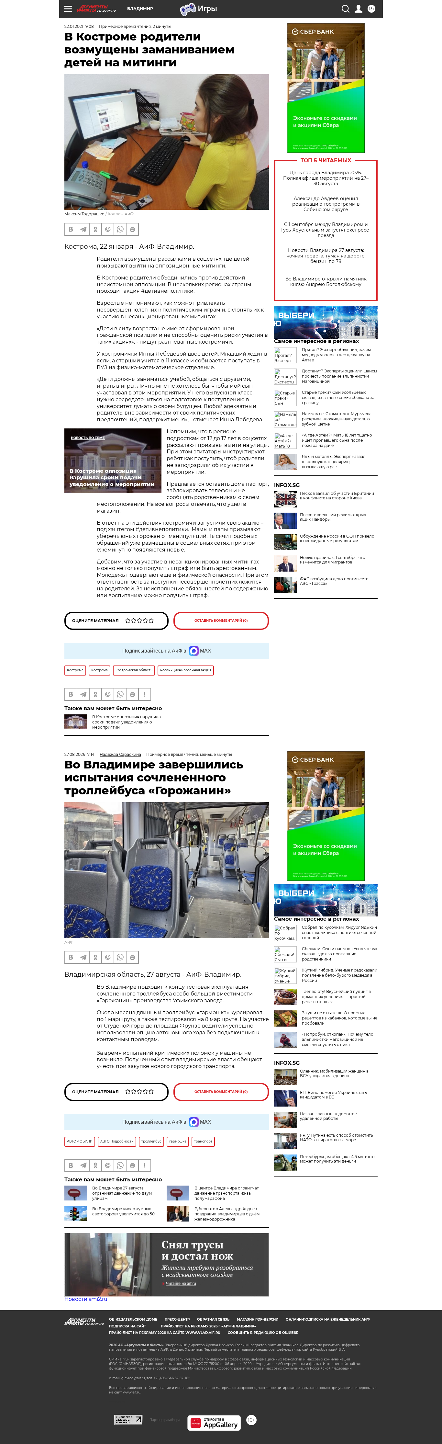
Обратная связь (213, 1319)
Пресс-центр (177, 1319)
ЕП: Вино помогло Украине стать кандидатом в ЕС (333, 1094)
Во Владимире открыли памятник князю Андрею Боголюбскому (326, 281)
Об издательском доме (133, 1319)
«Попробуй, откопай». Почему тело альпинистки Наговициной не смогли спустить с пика (337, 1039)
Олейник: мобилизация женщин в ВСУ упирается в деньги (334, 1073)
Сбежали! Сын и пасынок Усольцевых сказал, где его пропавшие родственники (340, 953)
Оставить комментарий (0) (221, 621)
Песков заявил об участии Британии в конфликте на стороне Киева (337, 495)
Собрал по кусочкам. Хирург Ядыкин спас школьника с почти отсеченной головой (339, 932)
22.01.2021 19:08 (79, 26)
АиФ (68, 942)
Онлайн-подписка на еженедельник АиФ (328, 1319)
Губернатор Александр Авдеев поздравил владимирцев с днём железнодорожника (227, 1214)
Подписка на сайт (127, 1326)
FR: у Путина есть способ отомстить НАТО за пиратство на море (336, 1137)
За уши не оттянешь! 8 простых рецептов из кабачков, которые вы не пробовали (339, 1018)
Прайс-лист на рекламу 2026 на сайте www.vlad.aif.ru (164, 1333)
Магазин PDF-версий (257, 1319)
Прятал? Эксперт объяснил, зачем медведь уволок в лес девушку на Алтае (336, 354)
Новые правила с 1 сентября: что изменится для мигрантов (332, 559)
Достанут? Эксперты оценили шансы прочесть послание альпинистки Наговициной (339, 376)
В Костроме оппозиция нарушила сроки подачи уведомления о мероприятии (126, 722)
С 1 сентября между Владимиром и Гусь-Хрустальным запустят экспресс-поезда (325, 230)
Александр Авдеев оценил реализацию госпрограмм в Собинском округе (326, 204)
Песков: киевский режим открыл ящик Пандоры (333, 517)
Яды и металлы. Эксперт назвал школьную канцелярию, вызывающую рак (334, 461)
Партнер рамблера (164, 1420)
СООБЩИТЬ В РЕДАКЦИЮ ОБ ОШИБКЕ (263, 1333)
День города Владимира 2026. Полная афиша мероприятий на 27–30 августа (326, 178)
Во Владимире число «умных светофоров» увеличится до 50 (123, 1211)
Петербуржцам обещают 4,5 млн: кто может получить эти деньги (337, 1159)
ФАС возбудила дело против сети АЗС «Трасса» (334, 581)
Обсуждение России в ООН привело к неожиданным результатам (337, 538)
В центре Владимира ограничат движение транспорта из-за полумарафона (226, 1193)
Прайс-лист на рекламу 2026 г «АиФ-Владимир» (208, 1326)
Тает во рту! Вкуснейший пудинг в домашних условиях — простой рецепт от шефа (336, 996)
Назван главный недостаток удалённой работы (328, 1116)
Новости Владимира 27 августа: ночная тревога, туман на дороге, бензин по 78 (326, 256)
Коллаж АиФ (121, 213)
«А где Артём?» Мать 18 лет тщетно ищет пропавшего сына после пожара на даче (337, 440)
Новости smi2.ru (85, 1299)
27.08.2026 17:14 (79, 754)
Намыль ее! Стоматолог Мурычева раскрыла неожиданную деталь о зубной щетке (336, 418)
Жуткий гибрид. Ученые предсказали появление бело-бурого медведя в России (339, 975)
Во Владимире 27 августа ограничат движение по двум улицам (122, 1193)
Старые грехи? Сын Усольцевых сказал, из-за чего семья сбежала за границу (338, 397)
